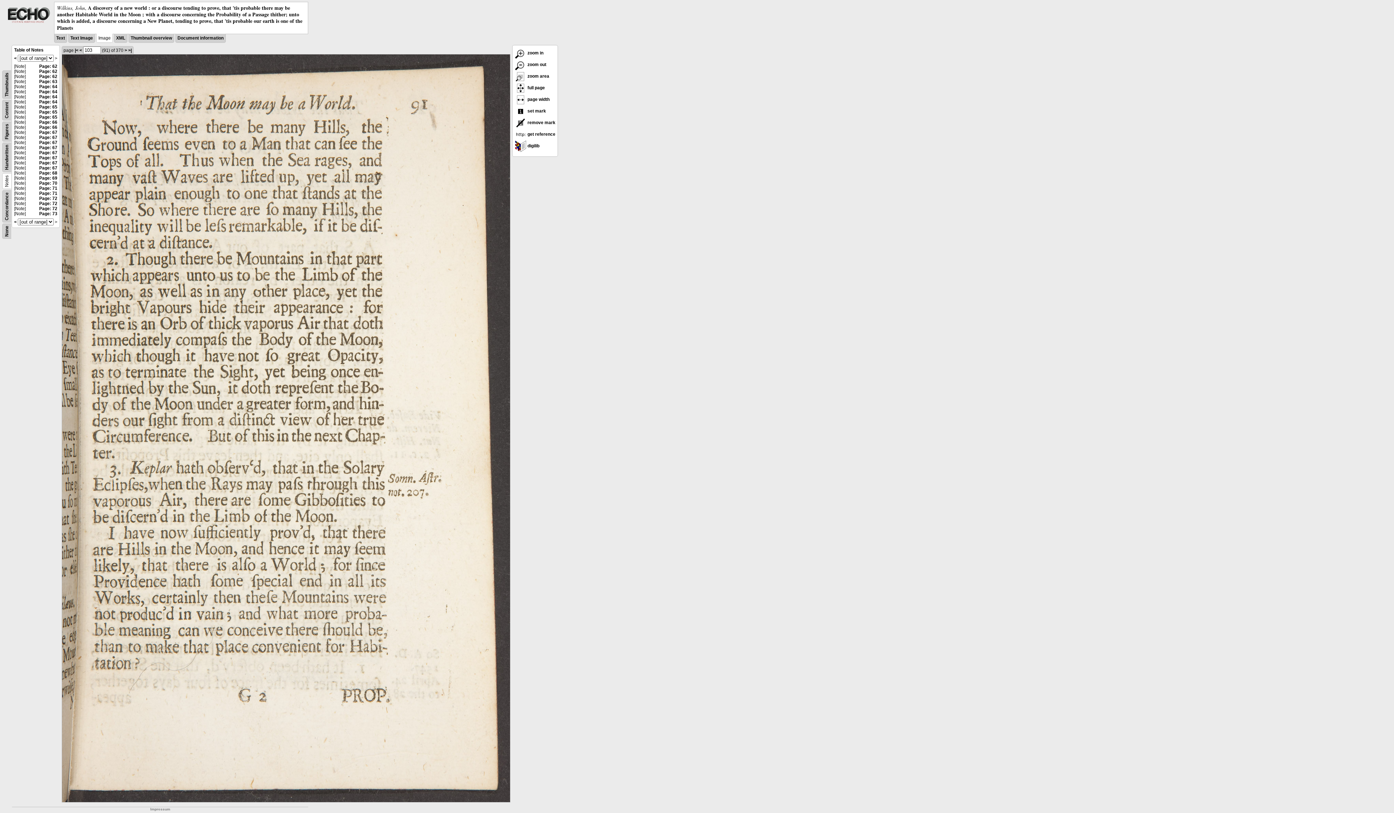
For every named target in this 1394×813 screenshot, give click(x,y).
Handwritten (6, 157)
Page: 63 (48, 81)
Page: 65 (48, 107)
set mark (536, 111)
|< (76, 50)
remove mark (540, 122)
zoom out (536, 64)
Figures (6, 131)
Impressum (160, 809)
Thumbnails (6, 85)
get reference (540, 134)
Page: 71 (48, 188)
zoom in (534, 53)
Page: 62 (48, 66)
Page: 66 (48, 122)
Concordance (6, 206)
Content (6, 110)
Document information (201, 38)
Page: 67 (48, 132)
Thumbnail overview (151, 38)
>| (130, 50)
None (6, 231)
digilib (532, 145)
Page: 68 (48, 173)
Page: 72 (48, 198)
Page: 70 (48, 183)
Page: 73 (48, 213)
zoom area (537, 76)
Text (60, 38)
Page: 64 (48, 86)
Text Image (81, 38)
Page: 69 (48, 178)
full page (535, 87)
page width (538, 99)
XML (120, 38)
